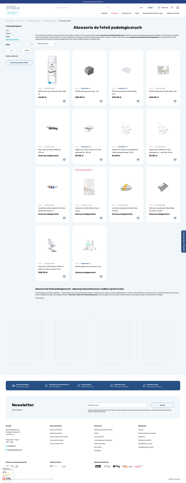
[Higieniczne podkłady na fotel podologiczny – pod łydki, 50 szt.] (163, 127)
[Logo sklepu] (13, 7)
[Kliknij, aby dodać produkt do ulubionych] (64, 101)
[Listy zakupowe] (172, 7)
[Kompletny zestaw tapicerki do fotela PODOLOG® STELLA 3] (52, 186)
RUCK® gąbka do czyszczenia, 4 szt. (88, 266)
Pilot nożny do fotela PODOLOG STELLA (49, 151)
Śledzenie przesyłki (56, 433)
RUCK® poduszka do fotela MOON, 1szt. (124, 92)
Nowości (104, 13)
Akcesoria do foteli (12, 40)
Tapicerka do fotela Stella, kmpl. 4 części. (87, 209)
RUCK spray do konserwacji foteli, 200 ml (52, 92)
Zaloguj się (164, 7)
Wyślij (162, 405)
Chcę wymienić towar (56, 443)
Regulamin (141, 437)
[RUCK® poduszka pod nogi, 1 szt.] (89, 69)
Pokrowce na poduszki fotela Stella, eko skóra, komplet (162, 209)
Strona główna (10, 21)
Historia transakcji (99, 443)
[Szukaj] (108, 8)
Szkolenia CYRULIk (173, 13)
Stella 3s (8, 33)
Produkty (21, 21)
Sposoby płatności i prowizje (147, 433)
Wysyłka (140, 430)
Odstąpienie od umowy (145, 443)
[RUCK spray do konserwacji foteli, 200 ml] (52, 69)
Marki (137, 13)
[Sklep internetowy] (174, 479)
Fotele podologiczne (50, 21)
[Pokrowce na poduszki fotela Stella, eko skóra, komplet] (163, 186)
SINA (7, 30)
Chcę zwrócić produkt (56, 440)
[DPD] (54, 466)
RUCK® (40, 88)
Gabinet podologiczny (33, 21)
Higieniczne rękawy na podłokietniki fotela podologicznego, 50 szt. (125, 151)
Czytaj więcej (39, 298)
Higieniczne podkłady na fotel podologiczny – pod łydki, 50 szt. (161, 151)
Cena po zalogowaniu (48, 156)
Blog (150, 7)
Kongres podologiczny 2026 (153, 13)
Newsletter (23, 405)
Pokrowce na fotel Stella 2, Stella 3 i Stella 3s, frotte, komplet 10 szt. (51, 268)
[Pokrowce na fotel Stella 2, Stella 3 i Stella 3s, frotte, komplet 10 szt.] (52, 244)
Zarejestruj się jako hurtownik (103, 430)
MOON (8, 36)
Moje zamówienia (56, 426)
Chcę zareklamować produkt (59, 437)
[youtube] (16, 466)
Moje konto (98, 426)
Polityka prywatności (144, 440)
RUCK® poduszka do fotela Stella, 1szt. (163, 91)
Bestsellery (126, 13)
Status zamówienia (56, 430)
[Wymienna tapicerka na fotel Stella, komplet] (126, 186)
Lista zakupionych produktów (103, 440)
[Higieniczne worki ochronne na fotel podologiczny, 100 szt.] (89, 127)
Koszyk (96, 433)
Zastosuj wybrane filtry (19, 63)
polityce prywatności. (99, 411)
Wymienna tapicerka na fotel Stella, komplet (125, 209)
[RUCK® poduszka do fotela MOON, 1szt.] (126, 69)
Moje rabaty (98, 447)
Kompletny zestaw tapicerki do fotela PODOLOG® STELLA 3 (51, 209)
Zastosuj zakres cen (12, 56)
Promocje (114, 13)
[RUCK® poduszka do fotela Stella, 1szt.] (163, 69)
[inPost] (63, 466)
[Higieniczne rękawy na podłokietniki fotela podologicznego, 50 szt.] (126, 127)
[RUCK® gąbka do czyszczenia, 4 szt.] (89, 244)
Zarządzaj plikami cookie (145, 447)
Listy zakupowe (99, 437)
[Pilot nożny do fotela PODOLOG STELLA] (52, 127)
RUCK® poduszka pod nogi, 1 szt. (87, 91)
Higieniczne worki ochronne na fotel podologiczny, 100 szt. (88, 151)
